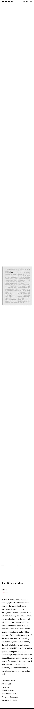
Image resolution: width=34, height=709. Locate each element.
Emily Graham (10, 681)
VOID (9, 684)
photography (14, 697)
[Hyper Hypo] (7, 1)
